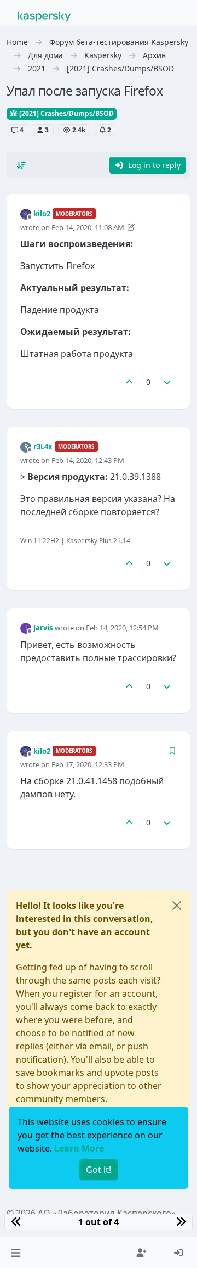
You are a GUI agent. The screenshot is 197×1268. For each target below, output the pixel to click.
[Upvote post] (129, 381)
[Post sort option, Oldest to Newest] (21, 165)
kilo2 (41, 214)
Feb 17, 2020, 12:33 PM (87, 764)
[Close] (177, 905)
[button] (15, 1253)
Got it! (98, 1170)
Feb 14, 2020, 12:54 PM (122, 628)
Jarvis (43, 628)
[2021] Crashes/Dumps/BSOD (66, 113)
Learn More (79, 1148)
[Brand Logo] (44, 15)
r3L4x (43, 446)
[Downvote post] (167, 381)
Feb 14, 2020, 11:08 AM (87, 227)
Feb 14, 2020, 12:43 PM (87, 460)
